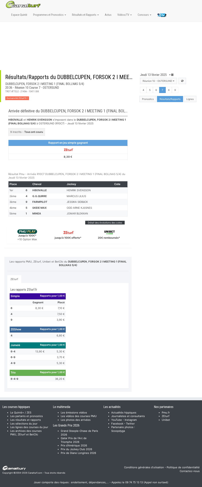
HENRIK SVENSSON (79, 190)
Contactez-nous (190, 471)
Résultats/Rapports (170, 99)
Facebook (117, 423)
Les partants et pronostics (26, 416)
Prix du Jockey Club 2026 (76, 449)
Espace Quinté (19, 14)
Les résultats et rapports (25, 419)
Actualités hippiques (123, 412)
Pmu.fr (166, 412)
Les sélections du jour (23, 423)
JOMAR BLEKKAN (77, 213)
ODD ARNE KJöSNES (79, 207)
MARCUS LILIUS (76, 196)
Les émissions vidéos (74, 412)
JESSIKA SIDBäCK (77, 201)
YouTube (116, 419)
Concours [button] (143, 14)
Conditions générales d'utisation (144, 467)
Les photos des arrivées (76, 419)
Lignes (190, 99)
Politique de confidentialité (183, 467)
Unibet (166, 419)
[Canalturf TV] (161, 16)
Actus (108, 14)
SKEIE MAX (39, 207)
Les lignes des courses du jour (29, 427)
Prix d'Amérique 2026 (74, 445)
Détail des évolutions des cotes (105, 222)
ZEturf (14, 279)
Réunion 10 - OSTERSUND (158, 80)
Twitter (130, 423)
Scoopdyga (118, 430)
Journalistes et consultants (128, 416)
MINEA (36, 213)
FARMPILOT (39, 201)
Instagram (131, 419)
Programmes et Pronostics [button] (48, 14)
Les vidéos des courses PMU (79, 416)
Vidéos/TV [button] (123, 14)
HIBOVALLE (39, 190)
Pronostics (148, 99)
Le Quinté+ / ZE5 (20, 412)
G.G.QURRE (39, 196)
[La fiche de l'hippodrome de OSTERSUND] (182, 81)
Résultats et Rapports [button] (84, 14)
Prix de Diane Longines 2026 (78, 452)
